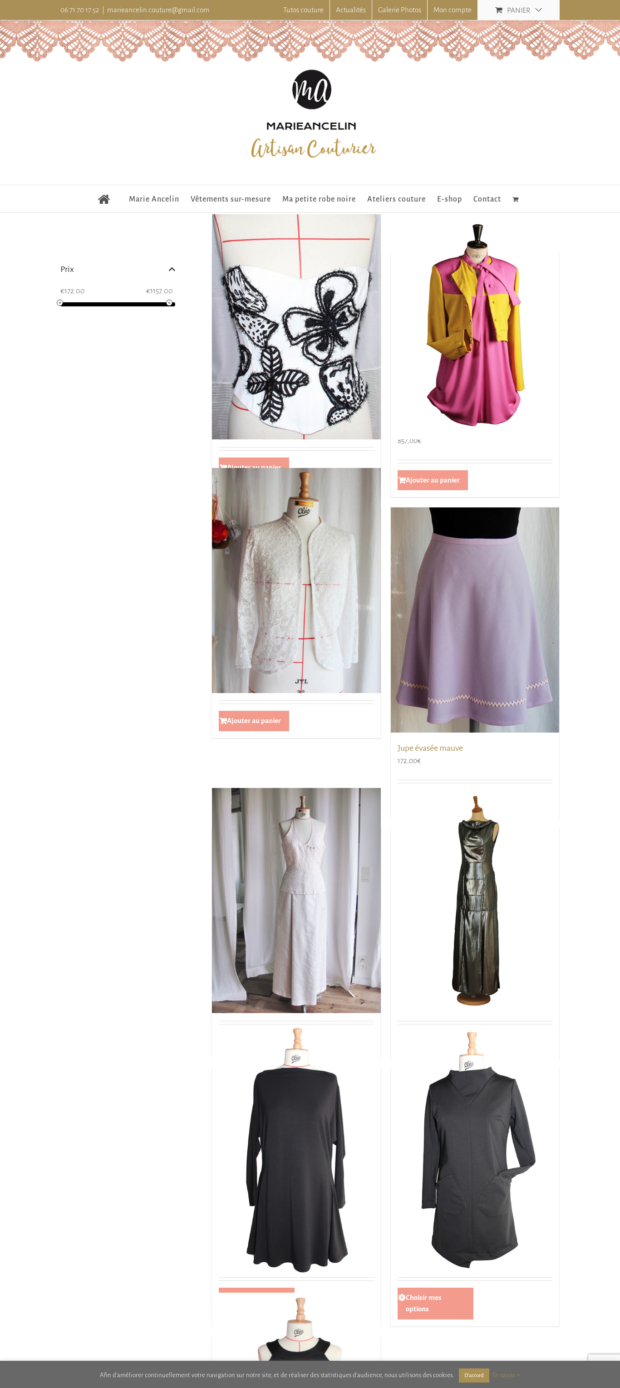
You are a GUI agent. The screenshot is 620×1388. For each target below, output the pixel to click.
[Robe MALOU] (475, 1149)
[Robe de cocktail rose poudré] (296, 901)
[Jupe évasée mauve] (475, 620)
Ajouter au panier (433, 480)
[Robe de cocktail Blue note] (475, 901)
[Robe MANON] (296, 1149)
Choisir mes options (424, 1303)
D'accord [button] (474, 1375)
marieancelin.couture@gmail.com (158, 10)
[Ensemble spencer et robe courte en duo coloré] (475, 327)
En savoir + (506, 1375)
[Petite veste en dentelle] (296, 580)
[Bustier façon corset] (296, 327)
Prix (67, 269)
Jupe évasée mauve (430, 748)
